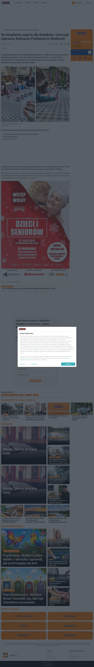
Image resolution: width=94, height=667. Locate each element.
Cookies (29, 359)
